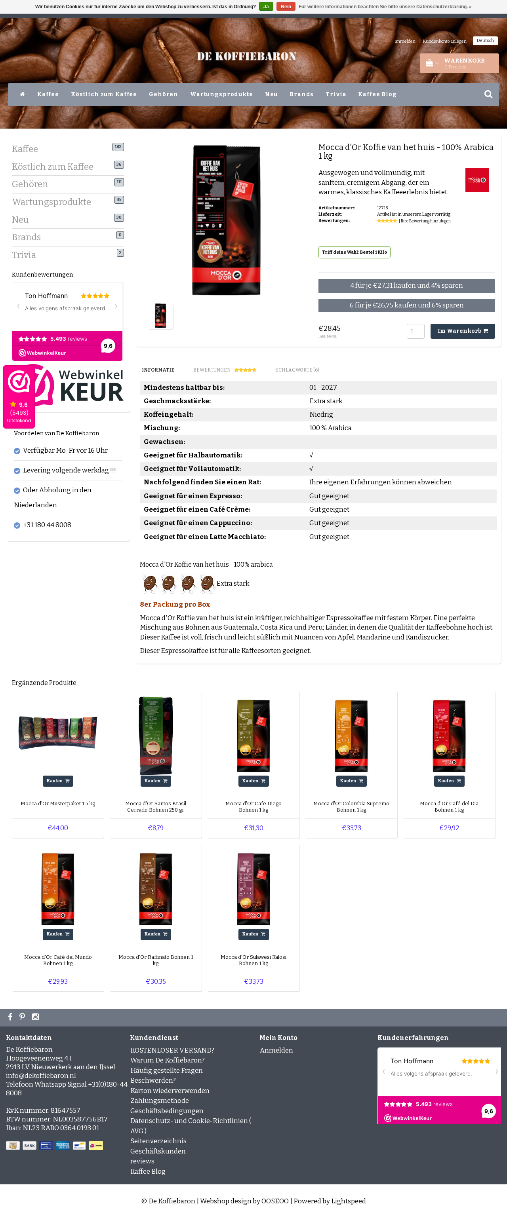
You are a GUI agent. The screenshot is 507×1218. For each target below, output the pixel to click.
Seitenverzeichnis (158, 1141)
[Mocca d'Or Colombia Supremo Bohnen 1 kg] (351, 735)
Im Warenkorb (460, 331)
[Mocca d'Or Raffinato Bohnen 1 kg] (155, 889)
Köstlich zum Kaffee (104, 94)
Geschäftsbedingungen (167, 1111)
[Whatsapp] (23, 1018)
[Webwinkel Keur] (68, 385)
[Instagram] (36, 1018)
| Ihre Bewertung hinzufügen (425, 221)
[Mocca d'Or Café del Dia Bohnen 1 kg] (449, 735)
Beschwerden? (153, 1080)
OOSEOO (275, 1201)
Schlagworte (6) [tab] (297, 370)
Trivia (336, 94)
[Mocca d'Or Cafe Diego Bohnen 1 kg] (253, 735)
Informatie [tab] (158, 370)
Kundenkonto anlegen (445, 41)
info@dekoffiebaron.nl (41, 1076)
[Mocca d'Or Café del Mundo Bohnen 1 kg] (57, 889)
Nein (286, 6)
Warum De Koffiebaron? (167, 1060)
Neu (271, 94)
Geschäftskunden (158, 1151)
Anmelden (276, 1050)
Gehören (163, 94)
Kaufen (55, 781)
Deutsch (485, 40)
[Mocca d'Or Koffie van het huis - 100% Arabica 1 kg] (160, 315)
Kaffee (48, 94)
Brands (302, 94)
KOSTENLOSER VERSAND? (172, 1050)
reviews (142, 1161)
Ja (266, 6)
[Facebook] (11, 1018)
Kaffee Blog (377, 94)
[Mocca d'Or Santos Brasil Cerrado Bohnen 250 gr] (155, 735)
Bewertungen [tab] (212, 370)
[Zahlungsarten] (55, 1146)
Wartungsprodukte (221, 94)
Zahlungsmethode (159, 1101)
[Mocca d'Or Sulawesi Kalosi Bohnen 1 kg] (253, 889)
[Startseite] (22, 94)
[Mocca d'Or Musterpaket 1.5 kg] (57, 735)
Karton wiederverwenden (170, 1091)
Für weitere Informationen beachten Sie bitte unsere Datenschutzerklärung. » (385, 6)
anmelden (405, 41)
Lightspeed (348, 1201)
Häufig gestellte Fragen (166, 1070)
